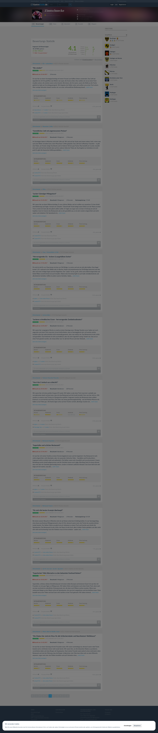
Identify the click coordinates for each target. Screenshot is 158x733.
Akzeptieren (137, 725)
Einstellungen (127, 725)
